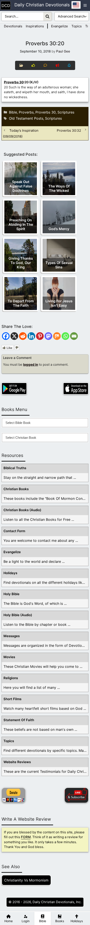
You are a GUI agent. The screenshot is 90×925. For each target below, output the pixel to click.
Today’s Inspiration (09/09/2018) (20, 133)
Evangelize (59, 26)
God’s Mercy (58, 229)
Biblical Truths (14, 468)
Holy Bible (11, 594)
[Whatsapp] (65, 336)
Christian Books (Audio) (22, 510)
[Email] (74, 336)
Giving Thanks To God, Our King (21, 262)
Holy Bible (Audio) (17, 615)
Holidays (10, 573)
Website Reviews (17, 762)
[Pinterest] (40, 336)
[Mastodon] (48, 336)
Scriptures (65, 112)
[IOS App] (75, 389)
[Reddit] (23, 336)
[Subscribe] (76, 795)
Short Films (12, 699)
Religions (10, 678)
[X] (14, 336)
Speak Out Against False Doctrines (20, 186)
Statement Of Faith (18, 720)
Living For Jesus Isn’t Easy (59, 303)
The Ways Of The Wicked (59, 188)
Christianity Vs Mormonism (26, 880)
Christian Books (16, 489)
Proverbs (26, 112)
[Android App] (14, 389)
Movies (9, 657)
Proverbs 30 (14, 82)
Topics (76, 26)
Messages (11, 636)
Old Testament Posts (26, 118)
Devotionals (13, 26)
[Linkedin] (31, 336)
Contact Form (14, 531)
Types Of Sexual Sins (59, 265)
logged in (30, 364)
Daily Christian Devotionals (42, 5)
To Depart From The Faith (21, 303)
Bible (13, 112)
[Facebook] (6, 336)
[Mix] (57, 336)
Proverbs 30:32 (69, 130)
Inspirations (35, 26)
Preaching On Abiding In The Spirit (21, 224)
